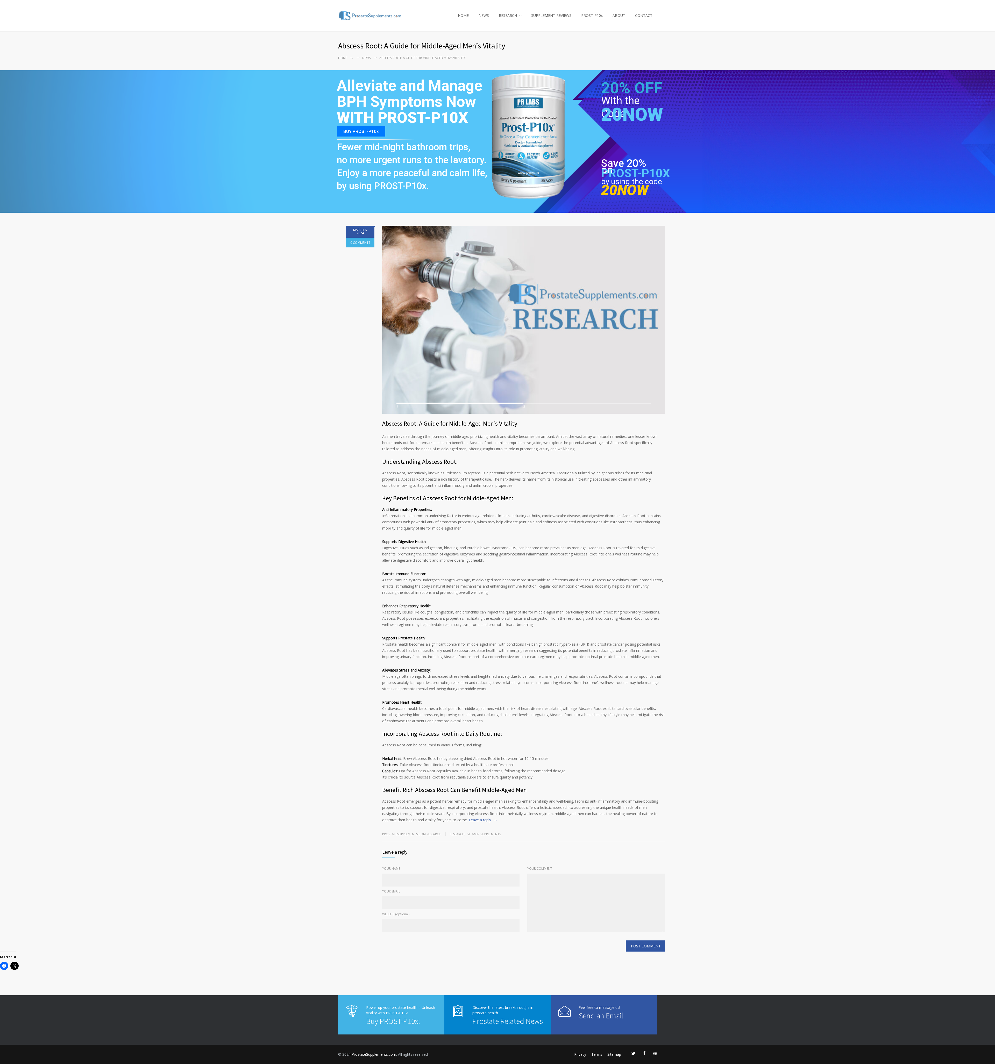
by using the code (631, 181)
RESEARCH (508, 15)
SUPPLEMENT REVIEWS (551, 15)
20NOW (632, 114)
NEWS (484, 15)
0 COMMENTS (360, 242)
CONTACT (643, 15)
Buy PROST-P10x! (393, 1021)
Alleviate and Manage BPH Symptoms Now (409, 93)
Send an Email (601, 1015)
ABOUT (619, 15)
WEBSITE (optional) (395, 914)
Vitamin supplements (484, 834)
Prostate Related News (507, 1021)
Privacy (580, 1054)
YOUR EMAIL (391, 891)
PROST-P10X (635, 173)
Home (342, 58)
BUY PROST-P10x (361, 131)
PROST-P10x (592, 15)
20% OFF (631, 91)
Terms (596, 1054)
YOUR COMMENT (539, 868)
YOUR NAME (391, 868)
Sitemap (614, 1054)
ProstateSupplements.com (374, 1054)
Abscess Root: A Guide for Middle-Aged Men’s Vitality (449, 423)
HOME (463, 15)
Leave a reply (480, 819)
